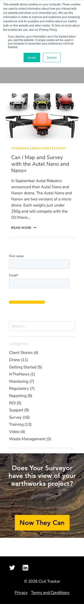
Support (16, 410)
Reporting (18, 395)
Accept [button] (32, 57)
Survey (60, 148)
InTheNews (20, 148)
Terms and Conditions (50, 592)
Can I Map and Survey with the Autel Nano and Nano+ (40, 164)
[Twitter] (12, 567)
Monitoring (18, 381)
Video (14, 431)
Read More (23, 228)
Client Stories (21, 352)
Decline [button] (52, 57)
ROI (12, 403)
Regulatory (41, 148)
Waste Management (27, 439)
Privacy (21, 592)
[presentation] (42, 115)
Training (16, 424)
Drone (14, 360)
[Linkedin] (25, 567)
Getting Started (22, 367)
